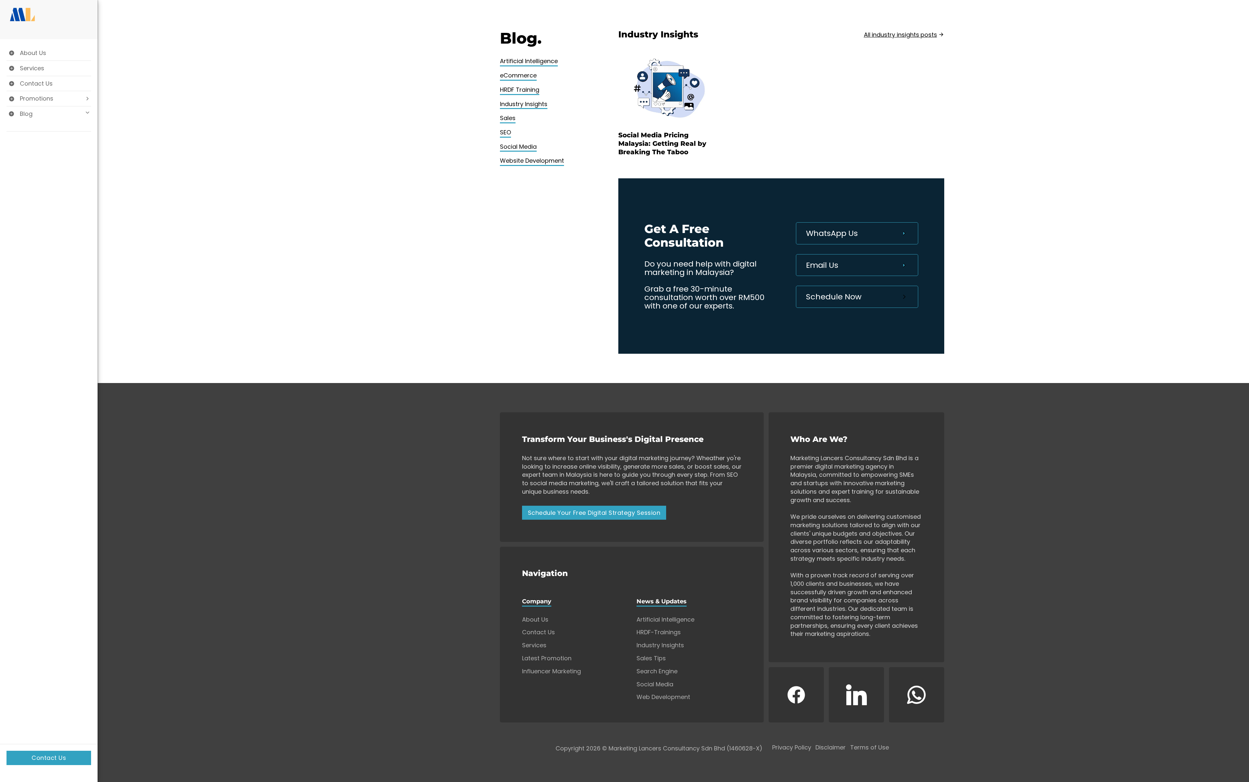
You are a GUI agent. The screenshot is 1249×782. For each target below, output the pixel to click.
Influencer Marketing (551, 671)
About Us (535, 619)
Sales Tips (651, 658)
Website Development (532, 161)
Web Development (663, 697)
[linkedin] (856, 694)
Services (534, 645)
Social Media (518, 147)
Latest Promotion (546, 658)
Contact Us (49, 758)
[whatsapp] (916, 694)
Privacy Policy (791, 747)
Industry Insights (523, 104)
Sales (508, 118)
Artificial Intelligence (529, 61)
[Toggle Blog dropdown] (49, 113)
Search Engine (657, 671)
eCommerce (518, 75)
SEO (505, 132)
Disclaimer (830, 747)
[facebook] (796, 694)
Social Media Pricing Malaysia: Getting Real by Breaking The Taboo (662, 143)
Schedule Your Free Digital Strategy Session (594, 513)
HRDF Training (519, 90)
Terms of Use (869, 747)
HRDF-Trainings (659, 632)
